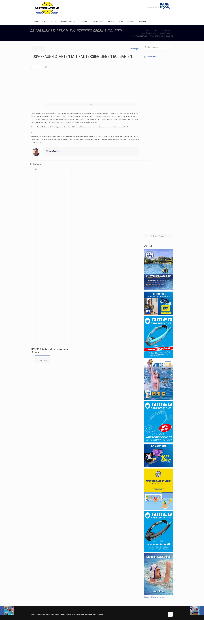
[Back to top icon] (170, 614)
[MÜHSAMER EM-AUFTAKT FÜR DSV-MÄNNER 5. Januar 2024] (197, 610)
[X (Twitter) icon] (162, 614)
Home (148, 30)
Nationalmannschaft (148, 33)
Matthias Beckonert (53, 151)
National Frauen (164, 33)
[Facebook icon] (159, 614)
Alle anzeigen (134, 49)
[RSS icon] (164, 614)
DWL (155, 30)
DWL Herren (166, 30)
